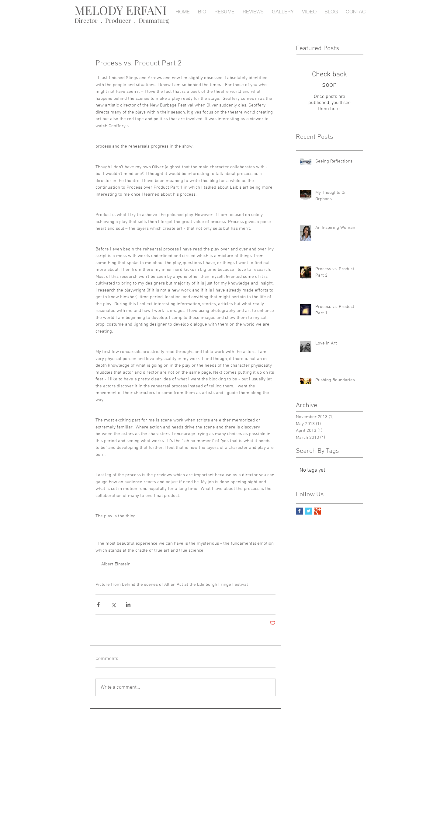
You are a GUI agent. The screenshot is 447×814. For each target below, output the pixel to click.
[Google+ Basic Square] (317, 511)
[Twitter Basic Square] (308, 511)
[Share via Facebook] (98, 604)
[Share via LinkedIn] (128, 604)
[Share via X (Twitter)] (113, 604)
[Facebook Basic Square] (299, 511)
